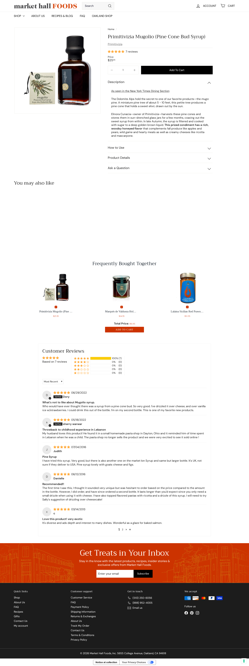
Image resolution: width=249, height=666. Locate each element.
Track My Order (80, 625)
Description (116, 82)
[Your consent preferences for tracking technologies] (244, 661)
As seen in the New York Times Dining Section (140, 91)
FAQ (82, 16)
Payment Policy (80, 607)
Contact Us (20, 621)
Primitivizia (115, 44)
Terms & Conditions (82, 635)
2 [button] (122, 529)
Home (111, 29)
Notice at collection (106, 662)
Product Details (119, 158)
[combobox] (98, 6)
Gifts (17, 616)
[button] (116, 51)
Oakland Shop (102, 16)
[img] (61, 392)
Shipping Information (83, 611)
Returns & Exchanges (83, 616)
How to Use (116, 147)
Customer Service (81, 597)
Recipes (18, 611)
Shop (17, 597)
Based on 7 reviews (54, 361)
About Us (38, 16)
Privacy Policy (79, 639)
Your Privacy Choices (134, 662)
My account (21, 625)
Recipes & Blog (62, 16)
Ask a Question (118, 168)
